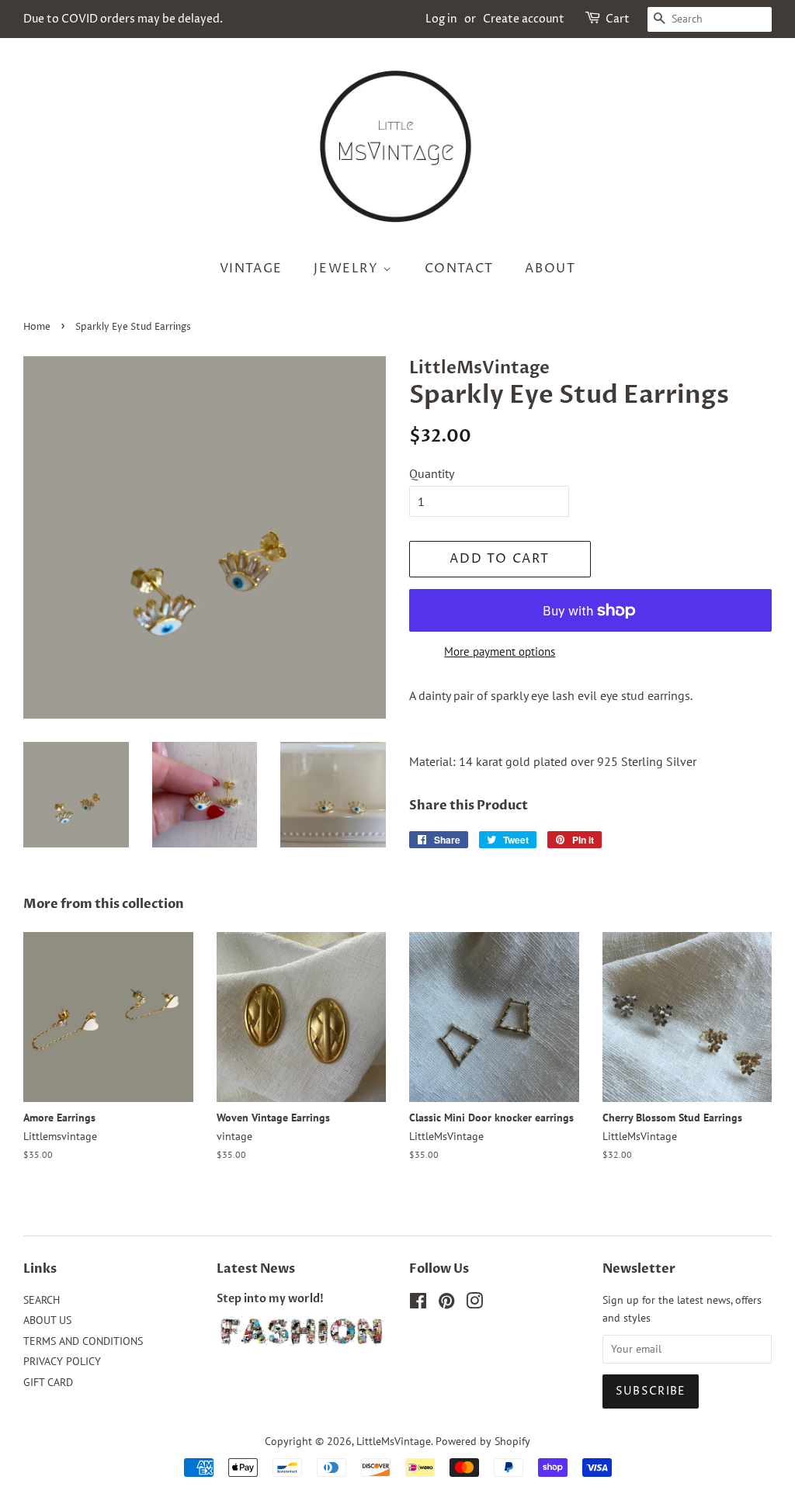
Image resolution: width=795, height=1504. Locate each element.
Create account (523, 19)
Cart (618, 19)
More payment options (499, 651)
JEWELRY (348, 268)
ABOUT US (47, 1320)
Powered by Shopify (483, 1441)
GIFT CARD (48, 1382)
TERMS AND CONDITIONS (83, 1341)
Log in (441, 19)
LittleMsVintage (393, 1441)
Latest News (256, 1268)
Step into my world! (270, 1299)
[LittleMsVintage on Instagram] (474, 1304)
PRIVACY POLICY (62, 1361)
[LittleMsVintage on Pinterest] (446, 1304)
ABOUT (550, 268)
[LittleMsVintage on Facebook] (418, 1304)
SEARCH (41, 1300)
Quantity (431, 473)
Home (36, 327)
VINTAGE (251, 268)
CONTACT (459, 268)
